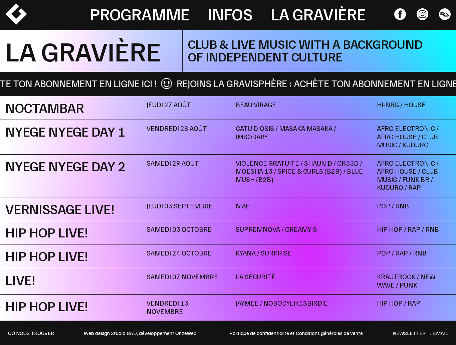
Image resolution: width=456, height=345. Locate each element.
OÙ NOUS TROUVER (31, 333)
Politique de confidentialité (259, 333)
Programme (140, 13)
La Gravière (318, 13)
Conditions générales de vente (329, 333)
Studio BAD (124, 333)
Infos (230, 13)
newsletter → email (420, 333)
